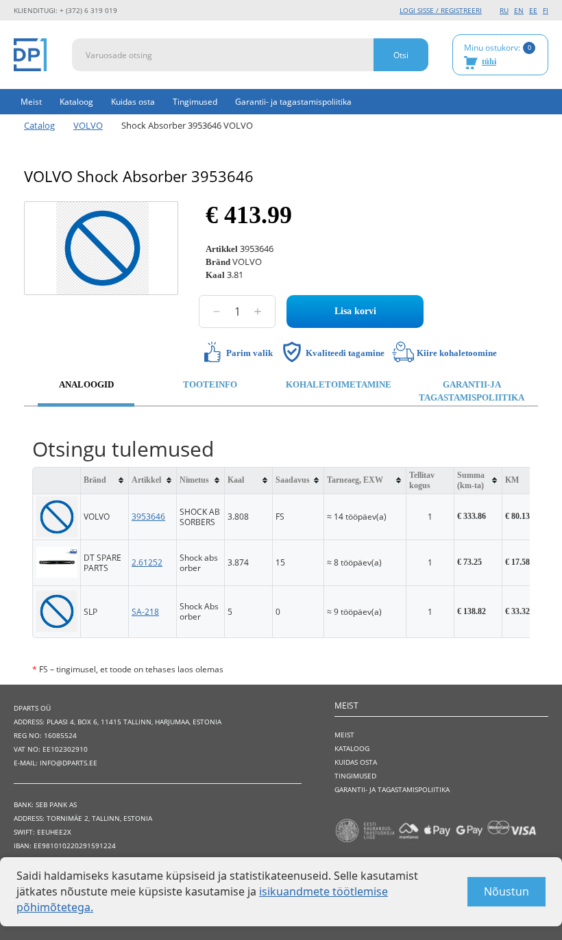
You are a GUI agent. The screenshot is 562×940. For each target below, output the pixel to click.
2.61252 (147, 562)
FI (545, 10)
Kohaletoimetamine (338, 384)
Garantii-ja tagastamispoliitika (471, 391)
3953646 (148, 516)
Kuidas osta (133, 101)
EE (533, 10)
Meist (31, 101)
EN (519, 10)
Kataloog (76, 101)
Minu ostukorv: (497, 54)
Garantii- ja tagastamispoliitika (293, 101)
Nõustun (506, 891)
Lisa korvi (355, 311)
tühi (489, 61)
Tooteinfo (210, 384)
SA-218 (145, 612)
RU (504, 10)
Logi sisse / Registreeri (441, 10)
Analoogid (86, 384)
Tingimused (195, 101)
